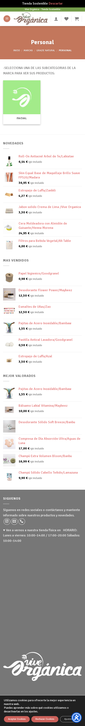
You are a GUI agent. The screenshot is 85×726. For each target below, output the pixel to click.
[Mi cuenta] (56, 18)
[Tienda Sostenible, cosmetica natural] (31, 18)
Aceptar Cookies (17, 719)
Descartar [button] (56, 3)
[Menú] (7, 18)
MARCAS (28, 50)
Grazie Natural (46, 50)
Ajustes (68, 719)
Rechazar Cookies (44, 719)
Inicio (16, 50)
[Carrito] (77, 18)
